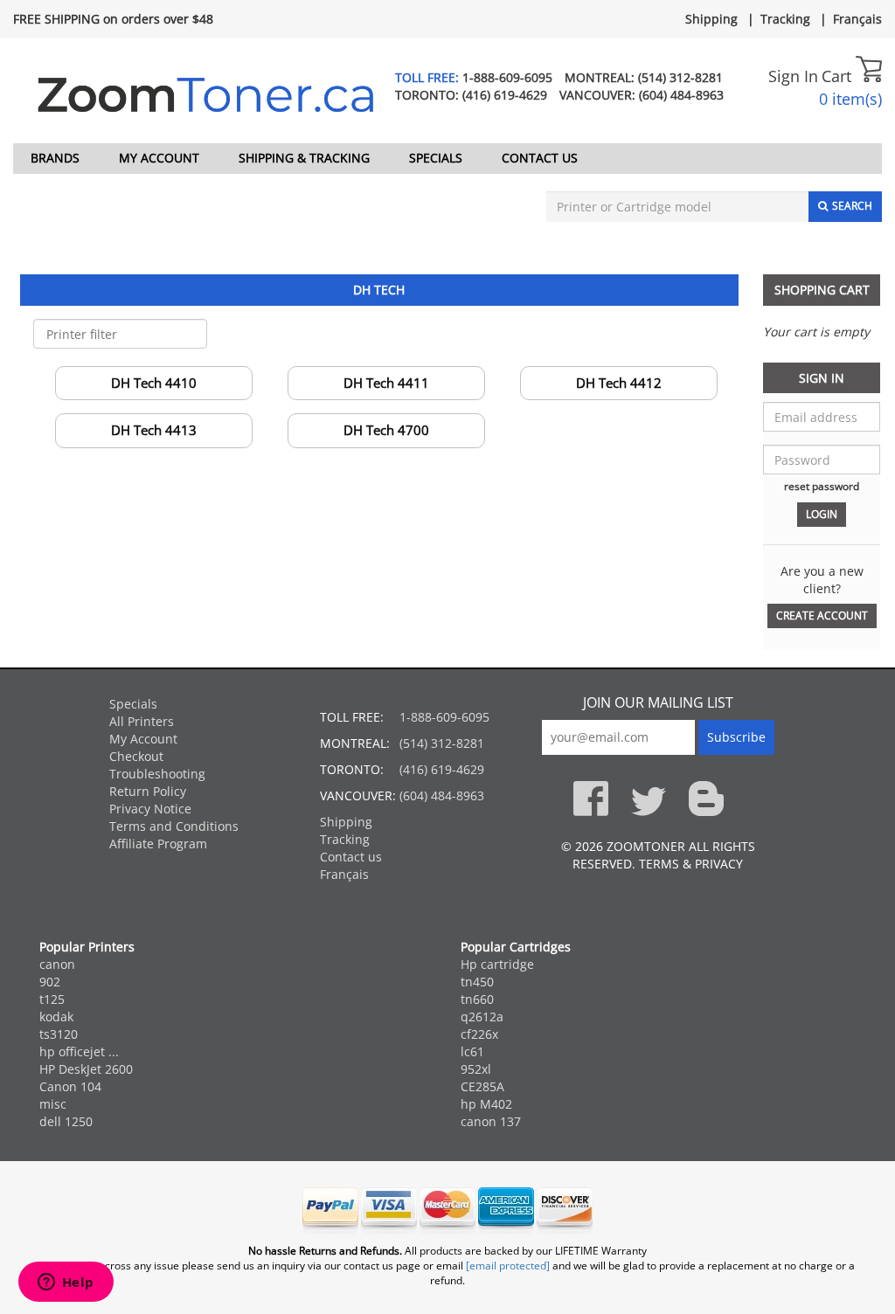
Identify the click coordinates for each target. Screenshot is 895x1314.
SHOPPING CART (822, 289)
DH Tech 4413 (154, 430)
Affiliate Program (158, 843)
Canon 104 (70, 1086)
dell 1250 (66, 1121)
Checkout (136, 756)
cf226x (479, 1034)
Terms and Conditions (174, 826)
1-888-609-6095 (507, 77)
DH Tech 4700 (386, 430)
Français (857, 18)
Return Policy (147, 791)
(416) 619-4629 (504, 94)
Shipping (711, 18)
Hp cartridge (497, 964)
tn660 (477, 999)
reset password (821, 486)
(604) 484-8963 (681, 94)
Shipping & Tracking (304, 157)
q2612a (482, 1016)
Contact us (540, 157)
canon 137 (491, 1121)
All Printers (141, 721)
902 (49, 981)
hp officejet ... (79, 1051)
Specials (435, 157)
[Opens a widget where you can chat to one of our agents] (65, 1283)
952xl (476, 1069)
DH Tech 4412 (619, 382)
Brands (55, 157)
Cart (839, 76)
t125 (52, 999)
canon (57, 964)
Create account (822, 615)
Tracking (785, 18)
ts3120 (58, 1034)
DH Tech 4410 (154, 382)
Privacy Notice (150, 808)
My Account (159, 157)
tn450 (477, 981)
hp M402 (486, 1104)
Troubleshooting (157, 773)
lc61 (472, 1051)
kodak (56, 1016)
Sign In (793, 76)
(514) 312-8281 (680, 77)
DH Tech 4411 (386, 382)
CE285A (482, 1086)
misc (52, 1104)
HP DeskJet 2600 (86, 1069)
